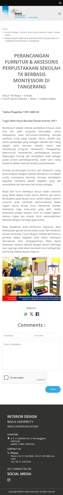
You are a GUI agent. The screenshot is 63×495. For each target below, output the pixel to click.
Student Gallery (47, 99)
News (33, 99)
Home (4, 29)
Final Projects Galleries (14, 99)
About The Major (11, 95)
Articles (28, 95)
